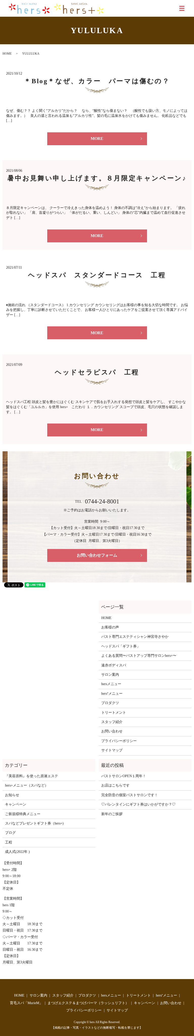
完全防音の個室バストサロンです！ (129, 795)
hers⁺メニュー (112, 693)
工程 (8, 842)
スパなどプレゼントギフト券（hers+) (34, 823)
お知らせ (12, 795)
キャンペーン (15, 804)
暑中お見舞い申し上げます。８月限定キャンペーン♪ (96, 178)
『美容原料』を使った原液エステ (31, 776)
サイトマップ (112, 750)
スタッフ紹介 (112, 722)
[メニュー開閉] (181, 8)
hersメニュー (111, 684)
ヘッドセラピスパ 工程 (97, 372)
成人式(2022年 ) (17, 852)
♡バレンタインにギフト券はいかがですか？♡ (138, 804)
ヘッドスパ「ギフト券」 (120, 646)
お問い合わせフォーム (97, 555)
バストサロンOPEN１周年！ (123, 776)
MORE (97, 138)
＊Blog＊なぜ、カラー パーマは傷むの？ (97, 81)
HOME (7, 53)
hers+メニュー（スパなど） (26, 785)
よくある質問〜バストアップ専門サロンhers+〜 (138, 656)
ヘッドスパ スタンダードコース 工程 (97, 275)
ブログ (10, 833)
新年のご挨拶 (112, 814)
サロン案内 (110, 674)
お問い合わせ (112, 731)
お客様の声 (110, 627)
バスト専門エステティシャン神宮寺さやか (134, 637)
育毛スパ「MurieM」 (26, 1003)
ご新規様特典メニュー (22, 814)
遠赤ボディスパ (113, 665)
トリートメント (113, 712)
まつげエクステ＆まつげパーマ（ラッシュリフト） (88, 1003)
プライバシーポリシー (119, 741)
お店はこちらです (115, 785)
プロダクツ (110, 703)
